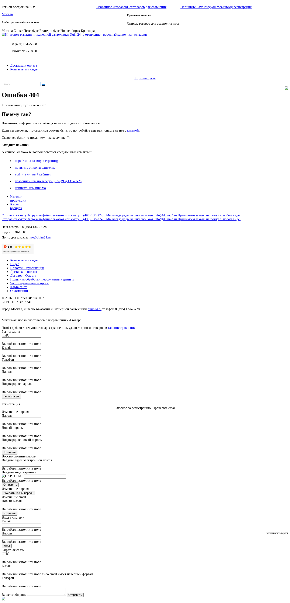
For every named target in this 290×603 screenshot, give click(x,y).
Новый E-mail (12, 501)
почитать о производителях (35, 167)
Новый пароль (12, 427)
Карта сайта (18, 287)
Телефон (8, 359)
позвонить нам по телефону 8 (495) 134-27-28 (48, 181)
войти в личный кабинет (33, 174)
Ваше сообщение (14, 594)
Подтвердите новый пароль (22, 440)
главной (133, 130)
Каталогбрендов (16, 206)
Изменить (9, 452)
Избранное (111, 7)
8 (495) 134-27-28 (24, 44)
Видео (14, 264)
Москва (7, 14)
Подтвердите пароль (16, 384)
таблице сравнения (121, 328)
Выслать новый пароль (18, 493)
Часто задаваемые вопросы (29, 283)
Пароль (7, 371)
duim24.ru (94, 309)
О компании (19, 291)
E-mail (6, 347)
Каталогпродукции (18, 198)
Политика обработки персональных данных (42, 279)
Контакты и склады (24, 69)
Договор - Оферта (23, 275)
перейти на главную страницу (37, 161)
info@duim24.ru (40, 237)
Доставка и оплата (23, 65)
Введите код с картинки (19, 472)
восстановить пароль (277, 532)
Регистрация (11, 396)
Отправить (10, 484)
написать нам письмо (30, 188)
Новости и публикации (27, 268)
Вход (6, 545)
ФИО (6, 335)
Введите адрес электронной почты (27, 460)
